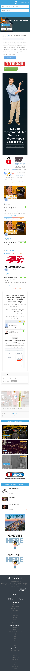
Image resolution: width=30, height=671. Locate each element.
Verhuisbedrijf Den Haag (10, 277)
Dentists (15, 654)
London (15, 627)
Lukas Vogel (6, 273)
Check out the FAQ (15, 612)
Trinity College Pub (7, 452)
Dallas (15, 645)
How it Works (15, 610)
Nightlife (5, 450)
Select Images (6, 381)
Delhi (15, 638)
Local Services (6, 435)
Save (4, 29)
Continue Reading (13, 215)
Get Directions (8, 410)
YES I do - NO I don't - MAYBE (15, 146)
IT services (15, 664)
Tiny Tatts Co (6, 465)
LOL (16, 218)
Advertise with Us (15, 608)
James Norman (7, 203)
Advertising (15, 662)
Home (4, 35)
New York (15, 629)
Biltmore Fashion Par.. (14, 488)
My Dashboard (15, 604)
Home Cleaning (15, 661)
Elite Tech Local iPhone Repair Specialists (19, 159)
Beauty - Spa (6, 464)
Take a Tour (15, 615)
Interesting (8, 218)
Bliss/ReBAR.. (12, 497)
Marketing (15, 655)
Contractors (15, 659)
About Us (15, 617)
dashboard (14, 343)
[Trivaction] (15, 522)
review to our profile (21, 175)
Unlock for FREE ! (11, 57)
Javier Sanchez (7, 238)
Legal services (15, 666)
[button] (3, 19)
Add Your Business (15, 606)
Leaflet (27, 406)
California (15, 636)
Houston (15, 634)
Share (10, 29)
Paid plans (13, 169)
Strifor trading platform (10, 207)
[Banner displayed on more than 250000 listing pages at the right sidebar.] (15, 541)
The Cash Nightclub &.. (14, 504)
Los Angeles (15, 633)
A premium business (11, 69)
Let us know (6, 181)
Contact (15, 619)
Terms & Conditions (15, 621)
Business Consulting (15, 652)
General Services (15, 657)
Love (21, 218)
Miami (15, 643)
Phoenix (8, 35)
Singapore (15, 640)
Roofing (15, 668)
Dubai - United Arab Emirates (15, 631)
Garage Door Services (15, 650)
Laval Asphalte (6, 437)
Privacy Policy (15, 622)
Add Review (6, 25)
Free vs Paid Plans (15, 613)
